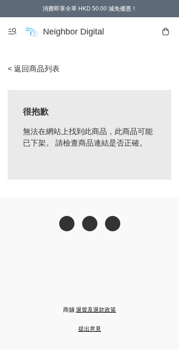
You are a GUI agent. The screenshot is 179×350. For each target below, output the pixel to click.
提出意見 (89, 329)
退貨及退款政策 (96, 309)
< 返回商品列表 (34, 69)
